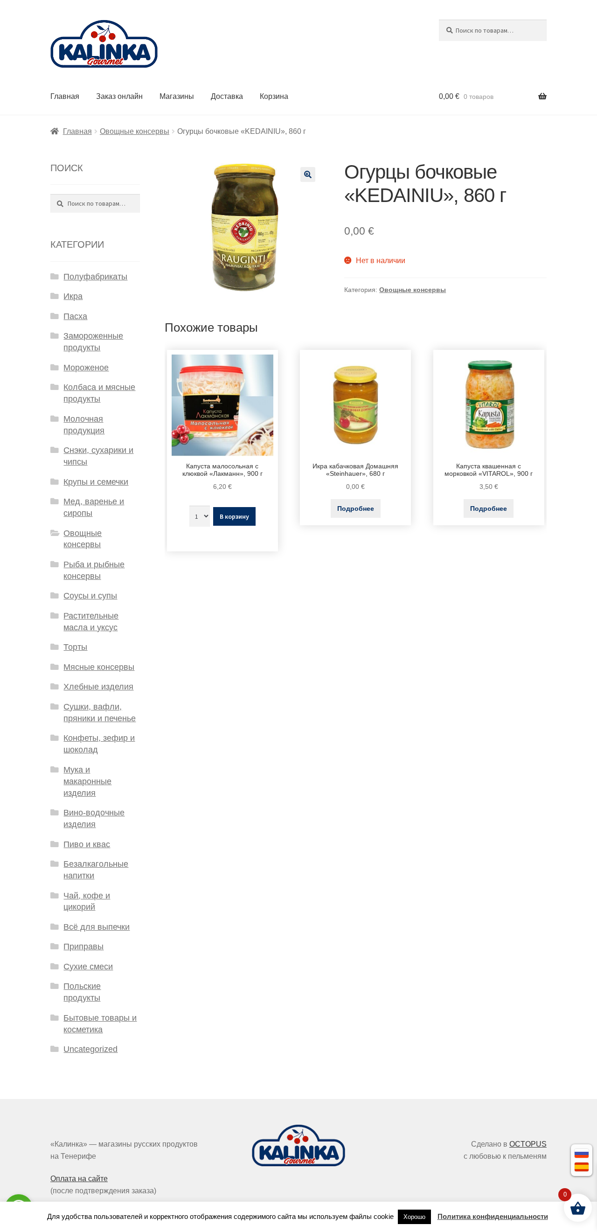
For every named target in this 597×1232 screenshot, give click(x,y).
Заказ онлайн (119, 96)
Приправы (83, 946)
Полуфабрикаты (95, 276)
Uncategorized (90, 1049)
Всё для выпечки (96, 927)
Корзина (274, 96)
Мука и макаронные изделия (87, 781)
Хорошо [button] (414, 1216)
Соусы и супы (90, 595)
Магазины (177, 96)
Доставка (227, 96)
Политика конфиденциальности (492, 1216)
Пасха (75, 316)
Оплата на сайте (79, 1179)
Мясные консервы (98, 667)
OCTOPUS (528, 1144)
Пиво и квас (86, 844)
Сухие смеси (88, 966)
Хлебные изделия (98, 686)
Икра (73, 296)
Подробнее (355, 508)
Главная (64, 96)
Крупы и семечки (95, 482)
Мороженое (86, 367)
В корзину (234, 516)
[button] (307, 174)
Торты (75, 647)
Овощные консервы (134, 131)
